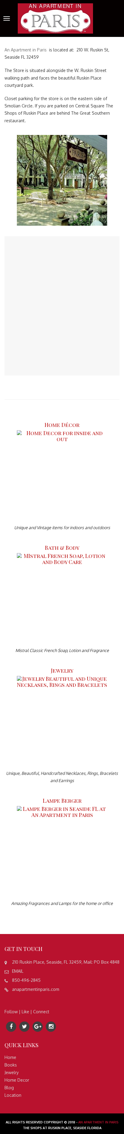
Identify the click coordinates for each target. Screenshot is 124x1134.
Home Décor (62, 424)
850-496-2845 (26, 980)
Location (13, 1095)
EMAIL (17, 971)
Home (10, 1057)
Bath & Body (62, 547)
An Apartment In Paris (98, 1122)
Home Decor (17, 1080)
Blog (9, 1087)
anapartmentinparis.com (35, 989)
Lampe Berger (62, 800)
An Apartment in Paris (26, 49)
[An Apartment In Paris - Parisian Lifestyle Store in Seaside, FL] (55, 18)
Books (11, 1064)
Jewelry (62, 670)
